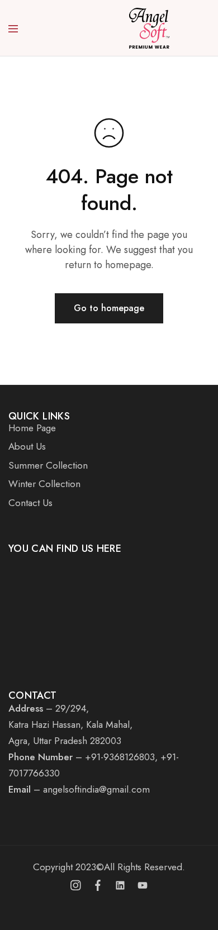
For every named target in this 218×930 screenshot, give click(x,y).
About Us (27, 446)
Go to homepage (109, 308)
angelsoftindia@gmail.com (96, 789)
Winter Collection (44, 483)
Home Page (32, 428)
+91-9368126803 (120, 757)
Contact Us (30, 502)
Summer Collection (48, 465)
